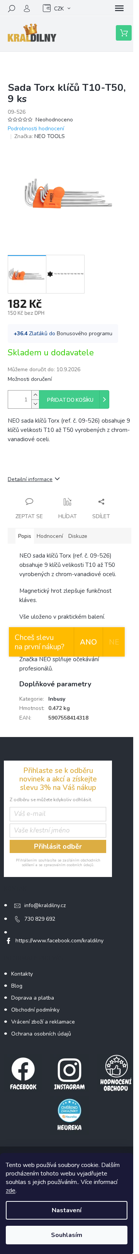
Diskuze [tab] (77, 536)
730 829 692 (39, 919)
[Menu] (119, 8)
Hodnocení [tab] (50, 536)
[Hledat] (11, 8)
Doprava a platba (32, 997)
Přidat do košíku (70, 400)
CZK (59, 8)
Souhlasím (66, 1235)
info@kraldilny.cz (45, 905)
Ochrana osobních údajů (41, 1033)
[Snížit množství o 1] (35, 403)
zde (10, 1190)
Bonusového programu (84, 333)
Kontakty (22, 974)
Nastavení (66, 1210)
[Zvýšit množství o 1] (35, 395)
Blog (16, 986)
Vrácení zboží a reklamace (43, 1021)
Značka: (39, 136)
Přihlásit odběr (58, 846)
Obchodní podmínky (35, 1009)
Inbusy (56, 699)
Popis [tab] (24, 536)
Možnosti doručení (30, 379)
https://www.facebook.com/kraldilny (59, 940)
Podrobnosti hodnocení (36, 128)
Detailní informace (30, 479)
